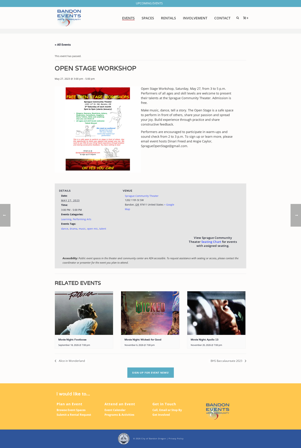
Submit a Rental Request (74, 415)
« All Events (63, 45)
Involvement (195, 18)
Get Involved (161, 415)
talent (102, 228)
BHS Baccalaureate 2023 (227, 361)
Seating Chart (211, 242)
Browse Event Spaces (71, 410)
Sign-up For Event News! (150, 372)
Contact (222, 18)
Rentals (168, 18)
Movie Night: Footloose (72, 339)
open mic (92, 228)
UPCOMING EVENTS (149, 3)
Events (128, 18)
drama (73, 228)
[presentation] (84, 313)
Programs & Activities (119, 415)
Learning (66, 219)
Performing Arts (82, 219)
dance (64, 228)
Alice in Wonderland (71, 361)
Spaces (148, 18)
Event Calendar (115, 410)
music (82, 228)
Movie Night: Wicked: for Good (143, 339)
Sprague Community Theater (142, 196)
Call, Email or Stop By (167, 410)
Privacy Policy (176, 438)
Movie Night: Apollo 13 (204, 339)
